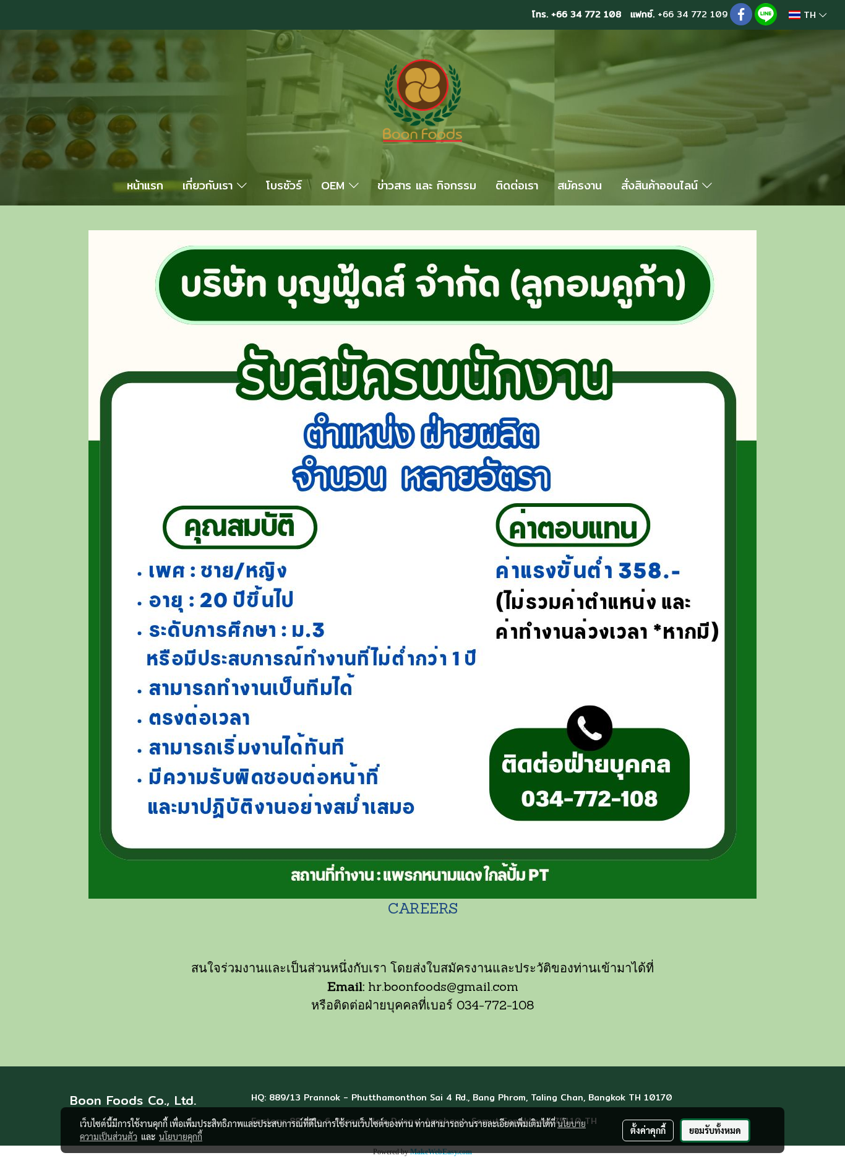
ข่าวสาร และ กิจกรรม (426, 185)
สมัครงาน (579, 185)
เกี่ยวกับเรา (209, 185)
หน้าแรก (145, 185)
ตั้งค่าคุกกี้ (648, 1130)
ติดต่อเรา (516, 185)
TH (809, 15)
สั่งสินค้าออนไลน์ (661, 185)
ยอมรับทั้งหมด (715, 1130)
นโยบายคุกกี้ (180, 1136)
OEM (335, 185)
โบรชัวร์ (284, 185)
